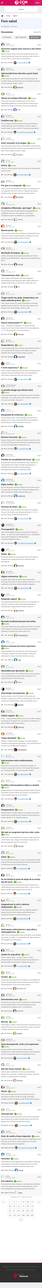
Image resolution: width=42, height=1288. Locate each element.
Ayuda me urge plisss (10, 954)
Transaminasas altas (10, 275)
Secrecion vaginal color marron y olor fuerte (21, 49)
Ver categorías (5, 26)
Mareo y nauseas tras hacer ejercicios (18, 646)
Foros (8, 16)
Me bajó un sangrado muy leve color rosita (20, 832)
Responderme (7, 345)
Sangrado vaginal (9, 599)
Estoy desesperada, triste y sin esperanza (20, 1044)
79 (32, 1206)
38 (28, 1202)
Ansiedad (5, 1158)
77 (23, 1206)
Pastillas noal (7, 120)
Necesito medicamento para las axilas (18, 621)
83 (23, 1211)
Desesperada (7, 1114)
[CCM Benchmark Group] (21, 1276)
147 (19, 1215)
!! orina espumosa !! (10, 367)
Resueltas (36, 37)
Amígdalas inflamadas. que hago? (16, 208)
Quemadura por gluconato (13, 671)
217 (21, 1220)
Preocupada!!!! (7, 529)
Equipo (5, 1266)
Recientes (8, 37)
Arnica (4, 165)
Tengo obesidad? (8, 738)
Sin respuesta (22, 37)
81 (14, 1211)
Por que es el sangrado (11, 185)
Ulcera (4, 1091)
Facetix (4, 977)
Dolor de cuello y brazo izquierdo (16, 1136)
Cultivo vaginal (8, 715)
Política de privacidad (31, 1266)
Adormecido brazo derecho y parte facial (19, 73)
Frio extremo (7, 1181)
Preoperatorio (7, 810)
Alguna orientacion (9, 576)
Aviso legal (17, 1270)
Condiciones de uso (16, 1266)
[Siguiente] (38, 1202)
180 (23, 1215)
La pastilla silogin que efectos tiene (17, 390)
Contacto (9, 1270)
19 (23, 1202)
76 (19, 1206)
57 (32, 1202)
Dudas (4, 554)
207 (32, 1215)
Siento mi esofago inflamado (14, 98)
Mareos (4, 1022)
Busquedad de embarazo (12, 415)
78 (28, 1206)
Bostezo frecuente (9, 437)
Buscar (36, 32)
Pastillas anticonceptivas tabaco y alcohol (20, 785)
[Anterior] (3, 1202)
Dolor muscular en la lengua (13, 143)
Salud (15, 16)
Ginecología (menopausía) (13, 693)
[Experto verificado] (29, 63)
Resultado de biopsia (10, 253)
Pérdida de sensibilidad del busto (16, 459)
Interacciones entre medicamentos (17, 760)
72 (14, 1206)
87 (32, 1211)
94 (10, 1215)
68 (10, 1206)
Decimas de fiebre (9, 507)
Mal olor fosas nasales (11, 1069)
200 (28, 1215)
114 (14, 1215)
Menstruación (7, 230)
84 (28, 1211)
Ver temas (14, 26)
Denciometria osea (9, 999)
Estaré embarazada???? (12, 323)
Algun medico (7, 484)
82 (19, 1211)
